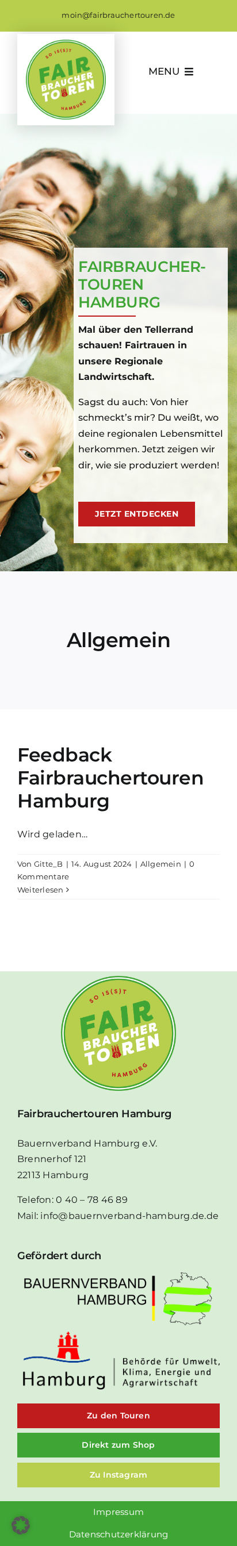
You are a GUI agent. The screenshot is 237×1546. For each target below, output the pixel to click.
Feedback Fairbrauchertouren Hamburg (110, 777)
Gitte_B (48, 863)
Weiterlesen (40, 889)
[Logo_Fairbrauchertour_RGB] (66, 44)
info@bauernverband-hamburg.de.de (129, 1215)
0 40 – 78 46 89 (92, 1199)
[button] (20, 1525)
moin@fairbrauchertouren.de (118, 15)
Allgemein (160, 863)
